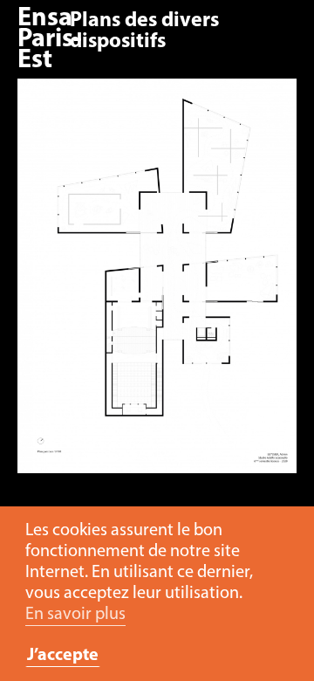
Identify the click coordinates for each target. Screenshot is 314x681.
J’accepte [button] (63, 655)
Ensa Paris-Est (49, 39)
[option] (157, 285)
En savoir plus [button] (75, 614)
